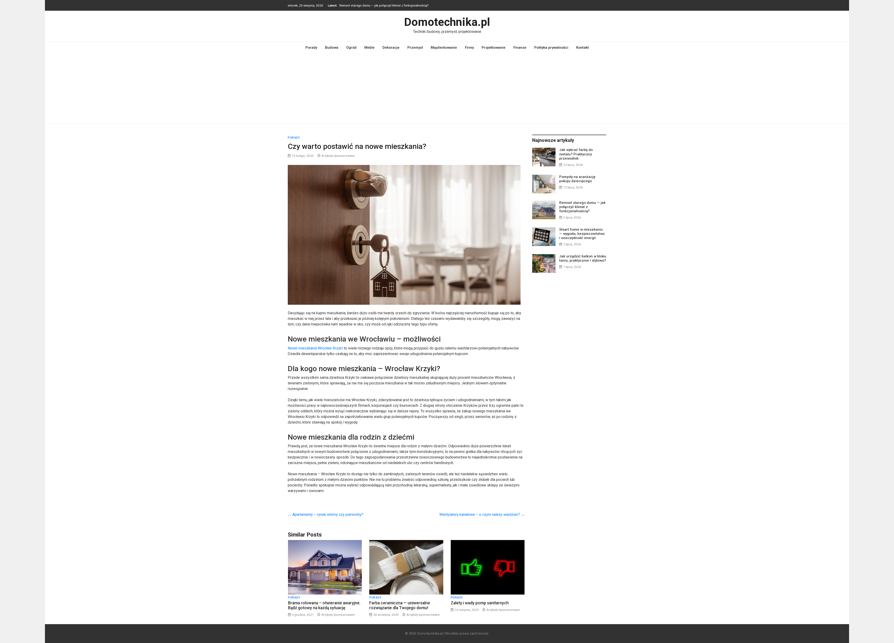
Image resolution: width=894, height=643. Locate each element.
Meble (369, 47)
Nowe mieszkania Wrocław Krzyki (315, 348)
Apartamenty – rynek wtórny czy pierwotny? (325, 514)
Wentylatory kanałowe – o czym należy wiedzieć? (482, 514)
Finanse (519, 47)
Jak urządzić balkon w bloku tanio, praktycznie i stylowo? (582, 258)
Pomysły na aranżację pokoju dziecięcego (577, 179)
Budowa (331, 47)
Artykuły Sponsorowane (338, 155)
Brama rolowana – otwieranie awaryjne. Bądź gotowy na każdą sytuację (324, 605)
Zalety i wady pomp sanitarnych (480, 603)
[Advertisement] (447, 88)
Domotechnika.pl (447, 22)
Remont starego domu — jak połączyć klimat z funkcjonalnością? (384, 5)
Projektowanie (493, 47)
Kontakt (582, 47)
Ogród (351, 47)
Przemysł (415, 47)
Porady (311, 47)
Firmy (469, 47)
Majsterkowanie (444, 47)
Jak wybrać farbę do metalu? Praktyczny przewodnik (576, 154)
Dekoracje (391, 47)
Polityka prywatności (551, 47)
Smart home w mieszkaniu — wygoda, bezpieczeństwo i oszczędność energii (582, 233)
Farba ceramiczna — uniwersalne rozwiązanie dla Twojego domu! (399, 605)
